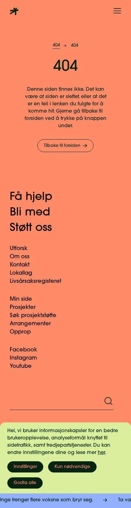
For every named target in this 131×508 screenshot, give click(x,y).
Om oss (20, 257)
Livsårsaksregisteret (35, 281)
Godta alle (25, 483)
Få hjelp (31, 197)
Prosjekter (23, 307)
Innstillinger (25, 467)
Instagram (23, 358)
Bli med (30, 212)
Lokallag (21, 273)
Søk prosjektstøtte (33, 316)
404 (56, 45)
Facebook (23, 350)
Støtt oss (31, 228)
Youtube (21, 366)
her (101, 452)
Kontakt (20, 265)
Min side (21, 299)
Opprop (20, 332)
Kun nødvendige (72, 467)
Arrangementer (30, 324)
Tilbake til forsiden (62, 146)
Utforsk (18, 249)
